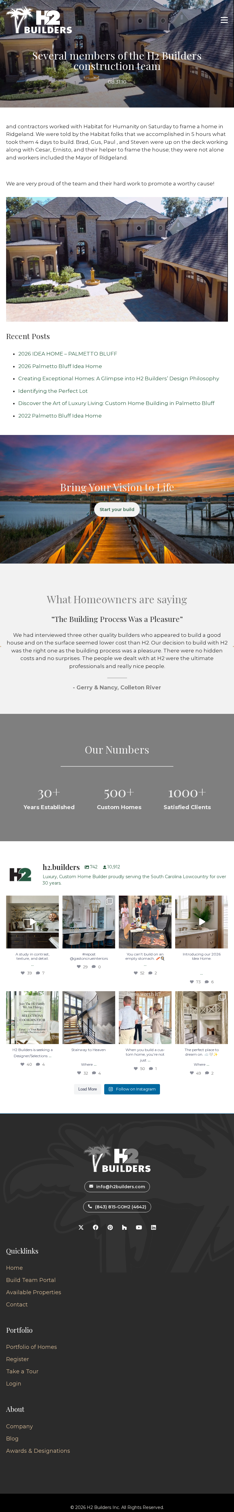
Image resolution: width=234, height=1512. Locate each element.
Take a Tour (22, 1371)
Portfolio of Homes (31, 1347)
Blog (12, 1438)
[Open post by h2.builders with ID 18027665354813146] (32, 1017)
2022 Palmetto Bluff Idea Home (60, 416)
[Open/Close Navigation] (224, 19)
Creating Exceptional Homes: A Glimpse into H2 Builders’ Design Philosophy (118, 378)
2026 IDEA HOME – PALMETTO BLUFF (67, 354)
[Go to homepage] (39, 19)
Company (19, 1426)
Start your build (117, 509)
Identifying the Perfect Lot (53, 391)
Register (17, 1359)
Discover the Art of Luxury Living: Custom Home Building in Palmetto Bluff (116, 403)
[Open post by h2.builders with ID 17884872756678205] (145, 922)
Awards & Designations (38, 1451)
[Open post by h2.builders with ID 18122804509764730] (145, 1017)
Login (13, 1383)
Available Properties (33, 1292)
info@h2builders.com (120, 1186)
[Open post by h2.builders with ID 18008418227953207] (88, 922)
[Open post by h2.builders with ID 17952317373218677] (201, 922)
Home (14, 1268)
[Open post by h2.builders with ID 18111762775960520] (88, 1017)
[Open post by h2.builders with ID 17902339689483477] (32, 922)
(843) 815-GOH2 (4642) (120, 1207)
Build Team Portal (31, 1280)
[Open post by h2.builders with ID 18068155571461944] (201, 1017)
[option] (117, 656)
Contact (17, 1304)
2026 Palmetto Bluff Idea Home (60, 366)
